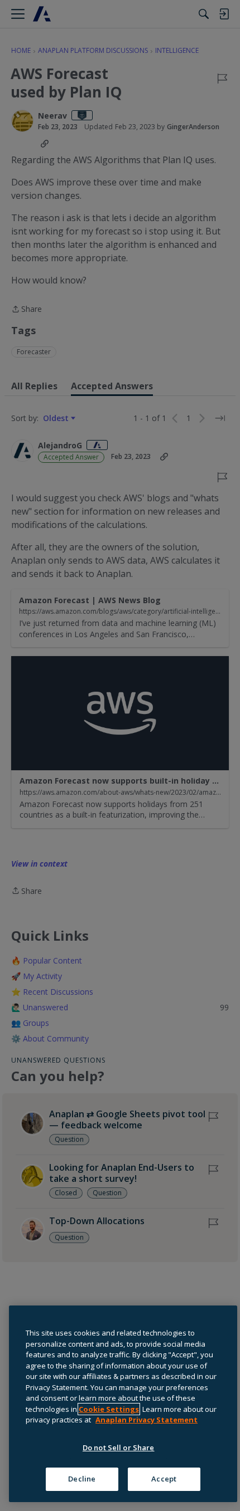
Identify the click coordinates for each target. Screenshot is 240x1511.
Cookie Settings (109, 1409)
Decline (81, 1479)
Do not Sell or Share (119, 1447)
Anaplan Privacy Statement (146, 1420)
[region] (123, 1403)
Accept (163, 1479)
